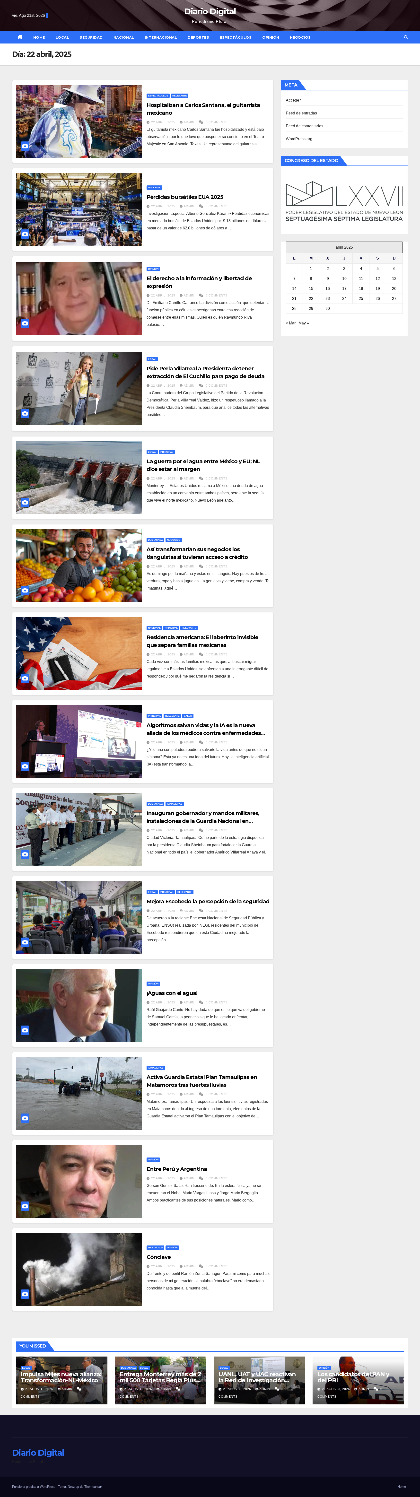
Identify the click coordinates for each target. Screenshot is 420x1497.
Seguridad (91, 37)
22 (311, 298)
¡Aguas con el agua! (172, 993)
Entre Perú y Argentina (177, 1169)
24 (344, 298)
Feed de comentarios (304, 126)
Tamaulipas (174, 803)
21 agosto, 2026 (39, 1389)
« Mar (291, 323)
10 (344, 279)
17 (344, 289)
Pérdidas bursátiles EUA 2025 (185, 197)
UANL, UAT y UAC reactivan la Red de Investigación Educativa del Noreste (257, 1380)
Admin (189, 122)
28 (294, 308)
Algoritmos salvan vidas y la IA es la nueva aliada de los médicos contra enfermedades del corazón (204, 733)
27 (394, 298)
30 (327, 308)
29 (311, 308)
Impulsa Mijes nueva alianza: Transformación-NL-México (61, 1377)
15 (311, 289)
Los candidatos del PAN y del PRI (353, 1377)
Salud (188, 715)
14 (294, 289)
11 (361, 279)
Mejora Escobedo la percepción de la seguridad (208, 901)
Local (62, 37)
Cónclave (159, 1257)
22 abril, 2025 (163, 122)
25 (361, 298)
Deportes (198, 37)
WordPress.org (299, 139)
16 (327, 289)
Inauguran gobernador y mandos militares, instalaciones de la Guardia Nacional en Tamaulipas (203, 821)
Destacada (155, 540)
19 (378, 289)
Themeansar (93, 1486)
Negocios (300, 37)
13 (394, 279)
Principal (166, 452)
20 (394, 289)
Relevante (179, 95)
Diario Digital (210, 11)
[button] (406, 37)
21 (294, 298)
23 (327, 298)
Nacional (124, 37)
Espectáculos (236, 37)
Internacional (161, 37)
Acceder (293, 100)
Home (39, 37)
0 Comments (217, 122)
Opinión (270, 37)
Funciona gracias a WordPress (34, 1486)
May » (303, 323)
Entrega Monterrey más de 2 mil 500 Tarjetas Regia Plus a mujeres (160, 1380)
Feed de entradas (301, 113)
